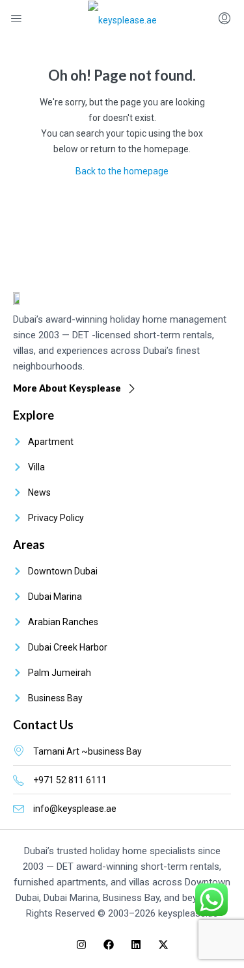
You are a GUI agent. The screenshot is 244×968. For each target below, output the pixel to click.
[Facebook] (108, 944)
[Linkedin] (136, 944)
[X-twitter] (163, 944)
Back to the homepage (122, 171)
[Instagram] (81, 944)
